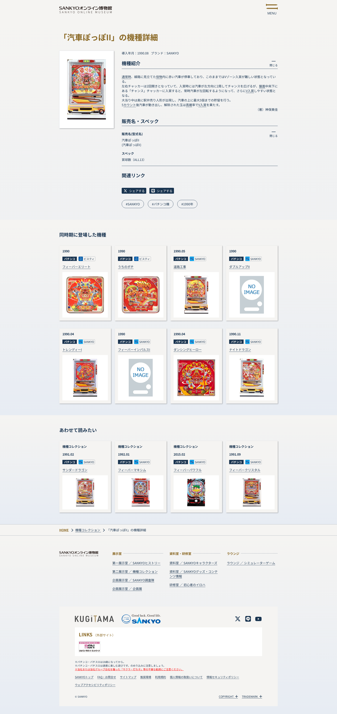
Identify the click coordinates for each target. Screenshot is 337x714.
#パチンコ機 (160, 204)
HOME (64, 530)
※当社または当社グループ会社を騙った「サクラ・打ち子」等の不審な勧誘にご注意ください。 (129, 669)
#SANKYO (133, 204)
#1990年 (187, 204)
